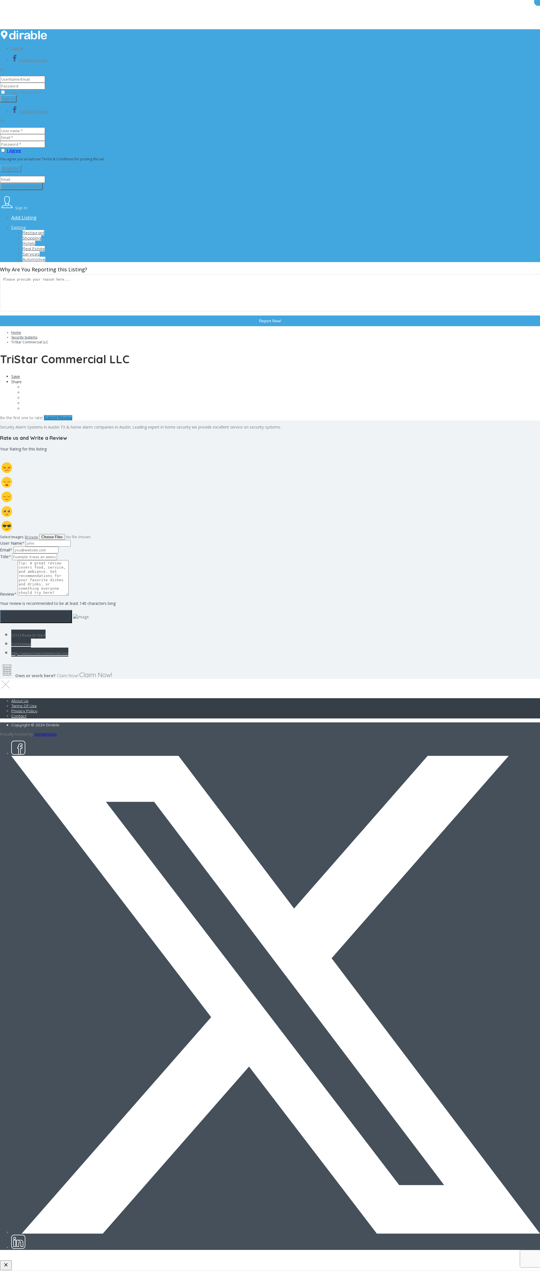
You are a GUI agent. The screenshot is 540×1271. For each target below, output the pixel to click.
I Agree (14, 150)
